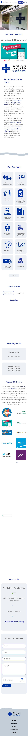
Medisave (14, 389)
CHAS (23, 387)
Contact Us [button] (21, 2)
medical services (15, 123)
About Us (14, 720)
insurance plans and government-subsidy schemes (13, 129)
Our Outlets (14, 723)
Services (14, 726)
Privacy (21, 681)
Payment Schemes (14, 729)
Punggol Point (20, 293)
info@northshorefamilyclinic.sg (14, 622)
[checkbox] (5, 680)
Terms (23, 681)
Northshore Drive (8, 293)
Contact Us (14, 732)
